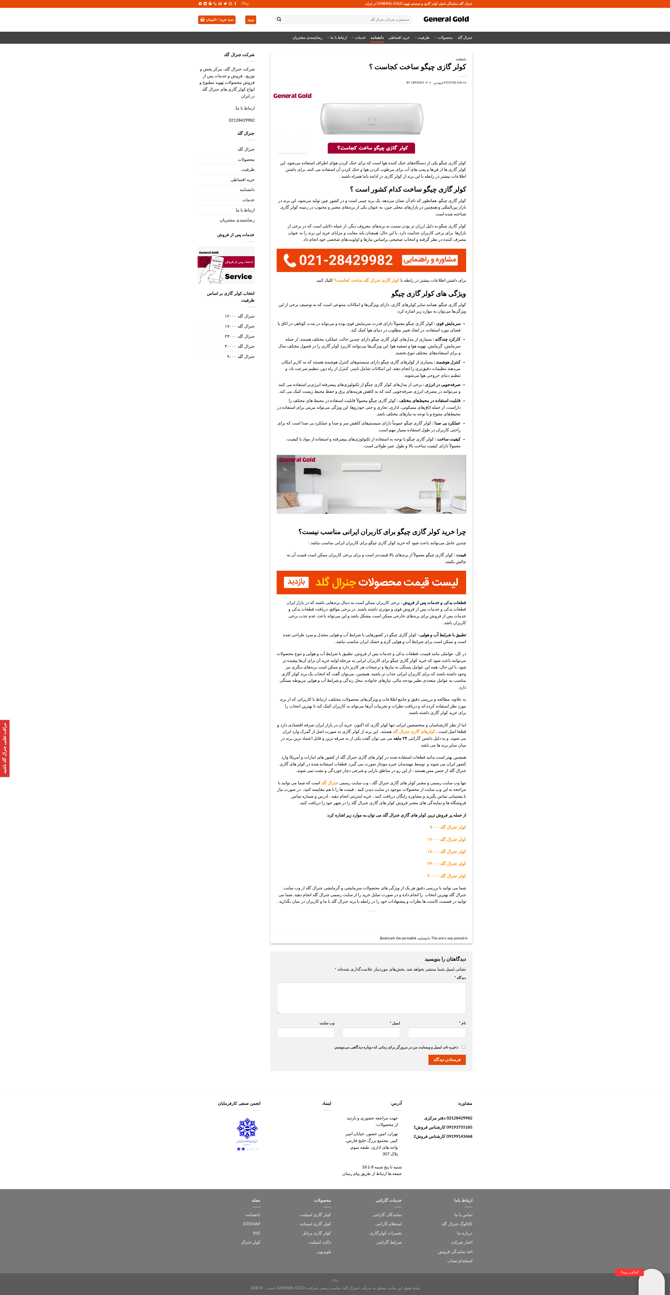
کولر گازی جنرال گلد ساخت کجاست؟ (366, 280)
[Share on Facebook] (399, 920)
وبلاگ (245, 3)
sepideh (417, 82)
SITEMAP (251, 1224)
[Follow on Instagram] (230, 4)
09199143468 (459, 1136)
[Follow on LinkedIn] (205, 4)
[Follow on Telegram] (200, 4)
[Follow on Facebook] (235, 4)
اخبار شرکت (461, 1242)
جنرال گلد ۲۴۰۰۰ (240, 336)
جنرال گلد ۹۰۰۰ (241, 357)
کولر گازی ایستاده (315, 1224)
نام (462, 1023)
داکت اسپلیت (319, 1242)
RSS (256, 1233)
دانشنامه (377, 38)
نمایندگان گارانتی (387, 1215)
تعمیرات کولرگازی (386, 1233)
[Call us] (215, 4)
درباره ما (464, 1233)
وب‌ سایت (327, 1023)
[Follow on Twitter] (225, 4)
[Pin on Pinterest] (371, 920)
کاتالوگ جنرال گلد (457, 1224)
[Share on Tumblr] (352, 920)
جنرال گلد (464, 38)
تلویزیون (324, 1252)
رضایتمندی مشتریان (307, 38)
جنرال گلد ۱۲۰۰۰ (240, 316)
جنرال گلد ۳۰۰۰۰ (240, 346)
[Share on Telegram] (342, 920)
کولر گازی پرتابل (316, 1233)
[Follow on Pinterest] (210, 4)
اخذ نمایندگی (461, 1252)
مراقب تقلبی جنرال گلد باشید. (4, 748)
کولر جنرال (250, 1242)
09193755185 (459, 1127)
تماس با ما (463, 1215)
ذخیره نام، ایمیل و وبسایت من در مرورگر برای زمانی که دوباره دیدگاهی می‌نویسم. (396, 1047)
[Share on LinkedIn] (361, 920)
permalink (409, 938)
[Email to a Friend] (380, 920)
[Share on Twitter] (390, 920)
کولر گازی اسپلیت (315, 1215)
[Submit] (279, 19)
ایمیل (395, 1023)
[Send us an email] (220, 4)
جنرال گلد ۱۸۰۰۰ (240, 326)
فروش (444, 1252)
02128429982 (242, 120)
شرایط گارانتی (389, 1242)
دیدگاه (460, 978)
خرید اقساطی (399, 38)
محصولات (445, 38)
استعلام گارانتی (388, 1224)
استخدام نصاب (459, 1261)
